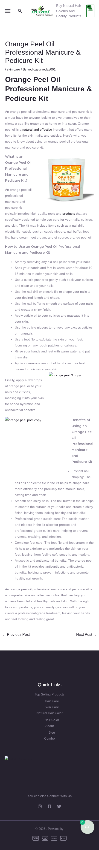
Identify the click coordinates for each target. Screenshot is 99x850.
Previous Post (16, 634)
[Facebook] (49, 806)
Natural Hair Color (49, 713)
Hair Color (51, 720)
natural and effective (37, 129)
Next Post (86, 634)
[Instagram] (40, 806)
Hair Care (52, 701)
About (49, 726)
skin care (13, 69)
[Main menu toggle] (7, 11)
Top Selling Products (49, 694)
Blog (52, 732)
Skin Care (52, 707)
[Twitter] (59, 806)
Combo (49, 738)
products (68, 213)
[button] (20, 11)
